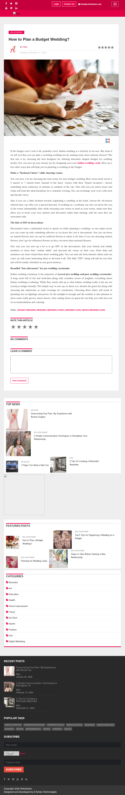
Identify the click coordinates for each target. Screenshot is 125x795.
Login (56, 3)
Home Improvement (18, 606)
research (89, 725)
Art (10, 588)
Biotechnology (33, 729)
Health (34, 410)
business (9, 729)
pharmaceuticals (56, 725)
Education (14, 594)
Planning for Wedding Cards (34, 561)
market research (105, 725)
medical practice (13, 725)
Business (25, 462)
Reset (22, 753)
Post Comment (19, 381)
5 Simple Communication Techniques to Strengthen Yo (36, 684)
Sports (12, 623)
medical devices (74, 725)
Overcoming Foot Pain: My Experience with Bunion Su (36, 668)
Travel (12, 611)
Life (71, 458)
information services (34, 725)
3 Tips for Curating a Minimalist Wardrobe (26, 700)
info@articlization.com (91, 4)
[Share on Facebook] (106, 139)
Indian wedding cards (88, 163)
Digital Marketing (17, 641)
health (20, 729)
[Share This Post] (109, 139)
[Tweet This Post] (108, 139)
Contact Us (69, 3)
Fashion (13, 629)
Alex (25, 47)
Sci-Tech (13, 617)
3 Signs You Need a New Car (35, 465)
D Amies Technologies (45, 791)
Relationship (16, 32)
